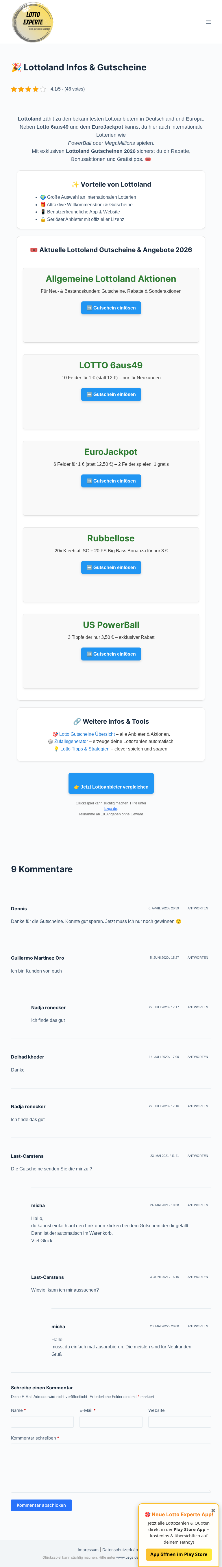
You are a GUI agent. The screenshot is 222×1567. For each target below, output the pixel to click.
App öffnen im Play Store (178, 1554)
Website (156, 1410)
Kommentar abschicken (41, 1505)
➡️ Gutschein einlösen (111, 307)
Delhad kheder (27, 1057)
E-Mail (87, 1410)
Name (18, 1410)
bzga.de (110, 809)
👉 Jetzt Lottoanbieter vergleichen (111, 787)
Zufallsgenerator (71, 741)
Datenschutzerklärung (123, 1549)
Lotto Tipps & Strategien (85, 748)
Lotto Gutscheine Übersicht (87, 734)
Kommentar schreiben (35, 1438)
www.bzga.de (127, 1557)
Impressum (88, 1549)
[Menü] (208, 22)
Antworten (198, 908)
